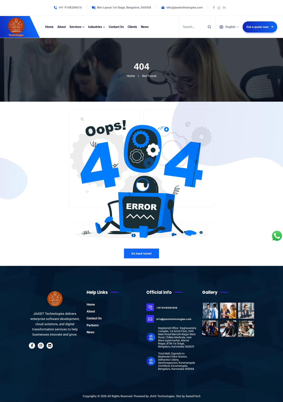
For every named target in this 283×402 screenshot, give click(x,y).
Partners (93, 325)
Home (131, 76)
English (230, 27)
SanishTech (193, 396)
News (90, 332)
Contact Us (94, 318)
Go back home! (141, 253)
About (91, 311)
